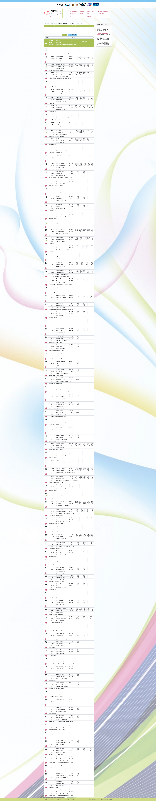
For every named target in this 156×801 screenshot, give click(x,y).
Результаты (81, 13)
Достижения (53, 16)
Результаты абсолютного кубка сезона (91, 15)
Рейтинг (65, 34)
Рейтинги (69, 1)
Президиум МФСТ (74, 11)
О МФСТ (46, 1)
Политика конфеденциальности (106, 799)
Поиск (47, 37)
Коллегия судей (73, 15)
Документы (56, 1)
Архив (80, 15)
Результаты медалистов (103, 11)
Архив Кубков (89, 13)
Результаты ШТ (101, 13)
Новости (51, 1)
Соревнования (63, 1)
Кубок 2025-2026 (90, 11)
